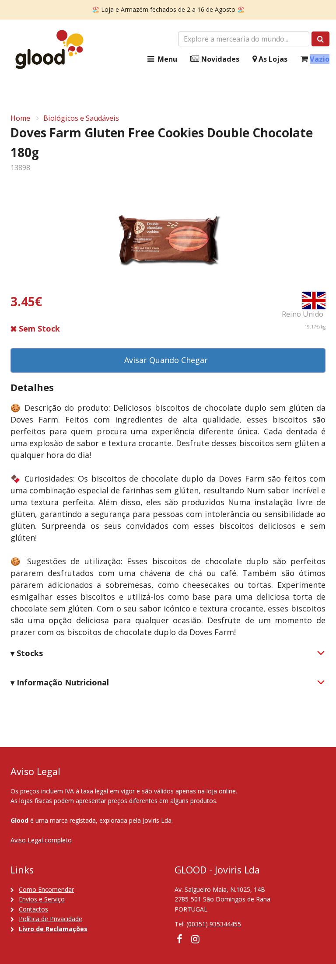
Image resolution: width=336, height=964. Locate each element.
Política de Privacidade (50, 919)
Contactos (33, 909)
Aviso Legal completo (41, 840)
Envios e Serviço (42, 899)
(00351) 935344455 (213, 924)
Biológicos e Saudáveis (81, 118)
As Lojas (272, 59)
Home (20, 118)
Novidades (219, 59)
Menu (166, 59)
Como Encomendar (46, 889)
